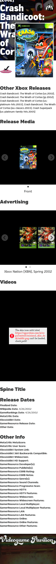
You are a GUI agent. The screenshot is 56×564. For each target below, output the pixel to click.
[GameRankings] (6, 75)
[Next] (51, 237)
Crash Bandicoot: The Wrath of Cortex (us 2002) (27, 93)
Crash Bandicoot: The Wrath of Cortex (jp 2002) (26, 97)
